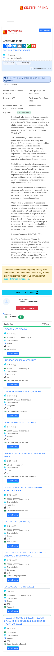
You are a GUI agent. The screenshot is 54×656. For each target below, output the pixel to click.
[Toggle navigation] (10, 19)
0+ (21, 317)
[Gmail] (32, 45)
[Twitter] (14, 45)
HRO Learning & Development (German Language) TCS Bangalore (25, 554)
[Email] (18, 45)
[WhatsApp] (28, 45)
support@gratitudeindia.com (16, 279)
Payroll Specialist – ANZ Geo (20, 422)
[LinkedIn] (23, 45)
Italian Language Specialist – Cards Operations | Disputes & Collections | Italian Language (24, 621)
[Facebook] (9, 45)
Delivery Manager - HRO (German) (23, 391)
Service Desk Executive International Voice (25, 455)
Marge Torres (46, 68)
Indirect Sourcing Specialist (20, 360)
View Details (27, 308)
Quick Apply (45, 30)
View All (46, 324)
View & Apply (13, 353)
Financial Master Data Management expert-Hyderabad (23, 489)
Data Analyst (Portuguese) (19, 587)
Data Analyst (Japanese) (17, 522)
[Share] (4, 45)
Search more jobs (25, 292)
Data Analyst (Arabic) (16, 329)
